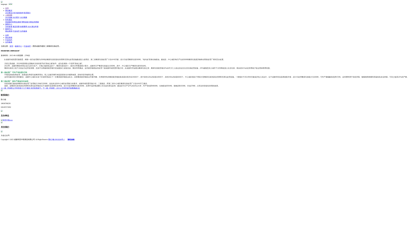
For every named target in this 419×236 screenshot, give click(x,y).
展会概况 (8, 10)
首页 (7, 8)
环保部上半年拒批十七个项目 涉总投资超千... (21, 88)
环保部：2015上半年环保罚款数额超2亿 (61, 88)
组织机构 (19, 13)
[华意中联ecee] (7, 120)
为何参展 (8, 27)
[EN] (11, 4)
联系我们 (27, 13)
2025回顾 (8, 17)
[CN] (10, 4)
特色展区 (8, 20)
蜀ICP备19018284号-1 (56, 139)
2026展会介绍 (10, 13)
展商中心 (8, 24)
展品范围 (16, 27)
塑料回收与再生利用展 (30, 22)
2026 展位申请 (32, 27)
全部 (7, 35)
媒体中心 (8, 29)
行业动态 (16, 31)
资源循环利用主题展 (13, 22)
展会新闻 (8, 31)
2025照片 (16, 17)
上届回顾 (8, 15)
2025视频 (23, 17)
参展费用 (23, 27)
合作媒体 (23, 31)
